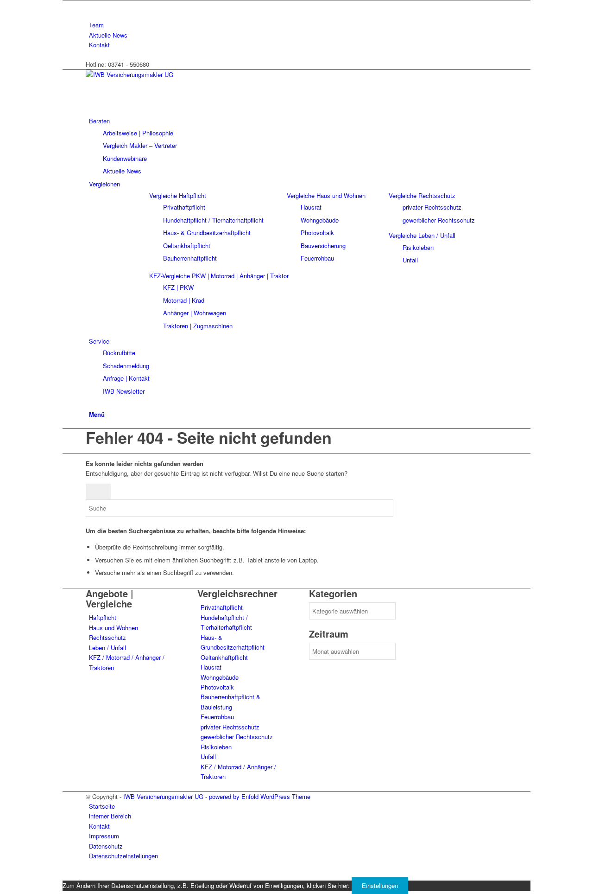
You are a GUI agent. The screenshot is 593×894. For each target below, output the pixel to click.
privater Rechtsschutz (230, 726)
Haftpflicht (102, 617)
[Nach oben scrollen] (65, 875)
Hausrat (211, 667)
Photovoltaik (217, 687)
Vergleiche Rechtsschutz (422, 195)
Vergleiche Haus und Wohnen (326, 195)
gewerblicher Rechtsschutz (237, 736)
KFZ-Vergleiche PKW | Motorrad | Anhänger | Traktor (219, 275)
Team (96, 24)
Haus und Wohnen (113, 627)
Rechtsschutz (107, 637)
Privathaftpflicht (222, 607)
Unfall (208, 756)
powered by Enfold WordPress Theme (259, 796)
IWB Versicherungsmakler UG (163, 796)
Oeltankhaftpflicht (224, 657)
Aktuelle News (108, 35)
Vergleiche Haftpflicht (177, 195)
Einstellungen (380, 885)
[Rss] (91, 5)
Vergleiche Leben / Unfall (422, 235)
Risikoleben (216, 746)
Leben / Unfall (107, 647)
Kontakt (99, 44)
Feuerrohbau (217, 716)
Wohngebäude (220, 677)
